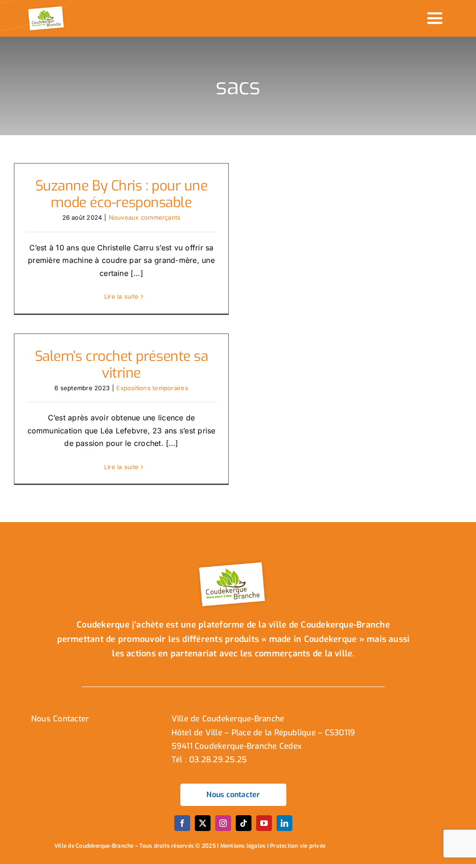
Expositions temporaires (152, 388)
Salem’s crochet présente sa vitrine (121, 364)
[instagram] (223, 823)
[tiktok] (243, 823)
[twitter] (203, 823)
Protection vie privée (297, 846)
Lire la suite (121, 296)
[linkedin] (284, 823)
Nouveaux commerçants (145, 217)
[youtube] (264, 823)
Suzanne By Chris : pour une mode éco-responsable (121, 194)
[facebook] (182, 823)
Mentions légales (243, 846)
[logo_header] (47, 8)
